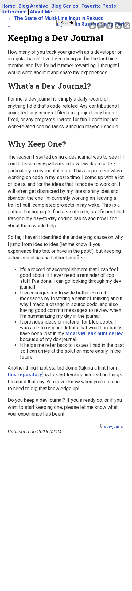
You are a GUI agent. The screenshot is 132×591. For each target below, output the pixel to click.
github (109, 25)
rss (118, 25)
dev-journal (114, 426)
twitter (92, 25)
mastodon (101, 25)
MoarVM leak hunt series (94, 333)
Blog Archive (33, 6)
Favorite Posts (98, 6)
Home (8, 6)
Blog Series (64, 6)
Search (66, 23)
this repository (25, 375)
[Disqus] (66, 511)
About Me (41, 12)
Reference (14, 12)
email (126, 25)
